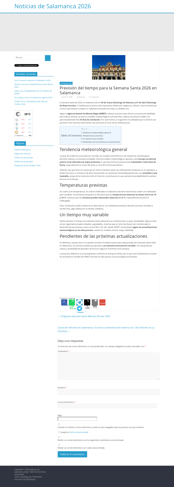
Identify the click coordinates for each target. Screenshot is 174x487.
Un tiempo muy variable (93, 139)
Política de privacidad (78, 432)
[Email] (95, 302)
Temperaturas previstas (93, 135)
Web (60, 415)
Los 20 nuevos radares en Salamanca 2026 (32, 80)
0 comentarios (94, 97)
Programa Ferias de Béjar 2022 (27, 165)
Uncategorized (66, 83)
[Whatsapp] (72, 302)
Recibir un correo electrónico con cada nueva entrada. (81, 447)
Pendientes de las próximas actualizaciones (101, 142)
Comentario (64, 351)
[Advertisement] (87, 32)
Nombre (62, 387)
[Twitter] (87, 302)
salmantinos (81, 97)
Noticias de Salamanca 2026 (52, 6)
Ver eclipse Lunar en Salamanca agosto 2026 (33, 97)
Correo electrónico (66, 402)
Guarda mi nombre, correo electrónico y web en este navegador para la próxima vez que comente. (101, 427)
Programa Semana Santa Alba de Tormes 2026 (84, 316)
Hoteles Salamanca (22, 149)
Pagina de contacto (22, 153)
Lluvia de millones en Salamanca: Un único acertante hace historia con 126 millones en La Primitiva (106, 329)
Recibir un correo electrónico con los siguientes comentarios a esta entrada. (91, 440)
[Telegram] (79, 302)
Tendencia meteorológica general (97, 132)
